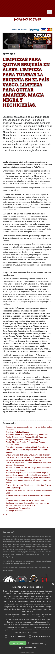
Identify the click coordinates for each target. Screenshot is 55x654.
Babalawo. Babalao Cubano (17, 432)
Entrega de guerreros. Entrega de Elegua (23, 440)
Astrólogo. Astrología (14, 510)
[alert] (27, 618)
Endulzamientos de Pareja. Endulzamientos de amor (28, 455)
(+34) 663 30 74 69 (27, 19)
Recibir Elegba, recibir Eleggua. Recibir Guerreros (26, 437)
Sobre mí (8, 532)
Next (49, 42)
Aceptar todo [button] (17, 643)
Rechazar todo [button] (37, 643)
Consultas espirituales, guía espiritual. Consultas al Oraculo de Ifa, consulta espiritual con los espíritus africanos (27, 449)
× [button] (53, 584)
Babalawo (21, 5)
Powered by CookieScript (27, 652)
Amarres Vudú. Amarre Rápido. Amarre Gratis (25, 500)
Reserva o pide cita (20, 30)
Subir (5, 514)
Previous (6, 42)
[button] (5, 636)
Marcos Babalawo (25, 536)
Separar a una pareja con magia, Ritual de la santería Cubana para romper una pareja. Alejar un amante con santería (28, 480)
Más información (34, 632)
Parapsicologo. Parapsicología (18, 508)
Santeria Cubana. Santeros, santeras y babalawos (27, 434)
